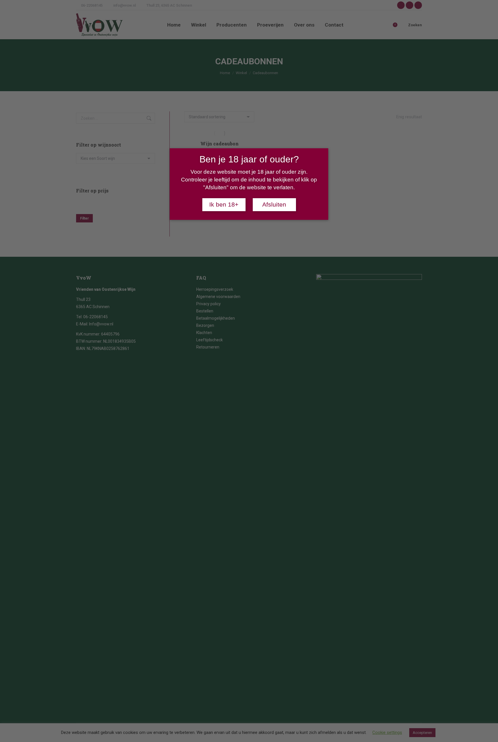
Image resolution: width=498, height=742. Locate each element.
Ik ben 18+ (223, 204)
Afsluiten (274, 204)
